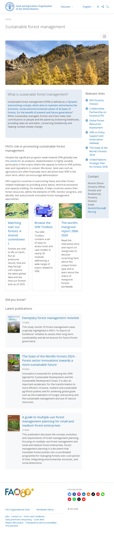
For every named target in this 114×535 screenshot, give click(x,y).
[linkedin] (84, 494)
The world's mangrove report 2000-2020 (70, 229)
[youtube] (84, 499)
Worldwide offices (45, 509)
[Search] (106, 6)
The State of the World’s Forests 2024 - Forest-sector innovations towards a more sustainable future (49, 360)
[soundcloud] (88, 494)
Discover (66, 6)
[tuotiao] (98, 494)
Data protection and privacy (18, 519)
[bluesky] (69, 494)
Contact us (16, 516)
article (13, 161)
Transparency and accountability (40, 522)
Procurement (11, 525)
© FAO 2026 (73, 509)
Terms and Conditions (34, 516)
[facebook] (74, 494)
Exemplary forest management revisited (50, 318)
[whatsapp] (74, 499)
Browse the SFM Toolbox (44, 225)
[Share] (101, 6)
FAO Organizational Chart (17, 509)
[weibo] (69, 499)
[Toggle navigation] (104, 36)
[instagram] (79, 494)
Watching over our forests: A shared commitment (16, 233)
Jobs (7, 516)
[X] (79, 499)
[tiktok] (93, 494)
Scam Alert (39, 519)
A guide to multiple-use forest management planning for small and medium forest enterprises (48, 421)
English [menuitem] (87, 6)
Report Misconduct (14, 522)
